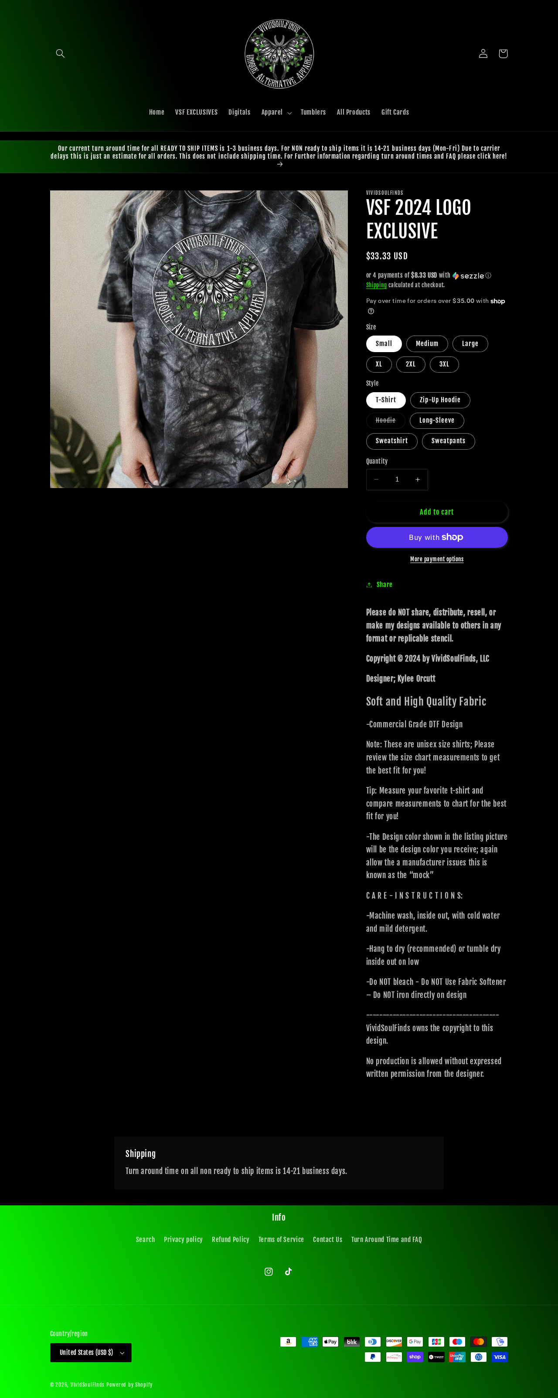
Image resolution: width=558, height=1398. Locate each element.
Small (384, 343)
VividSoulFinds (88, 1384)
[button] (60, 54)
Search (145, 1239)
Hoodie (390, 422)
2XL (411, 364)
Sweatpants (449, 441)
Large (470, 343)
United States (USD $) (86, 1352)
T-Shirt (386, 400)
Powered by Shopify (129, 1384)
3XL (444, 364)
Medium (427, 343)
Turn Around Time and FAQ (386, 1239)
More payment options (437, 559)
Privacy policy (183, 1239)
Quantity (377, 461)
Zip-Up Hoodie (440, 400)
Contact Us (327, 1239)
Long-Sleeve (437, 420)
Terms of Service (281, 1239)
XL (379, 364)
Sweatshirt (392, 441)
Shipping (376, 285)
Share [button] (385, 584)
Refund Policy (230, 1239)
